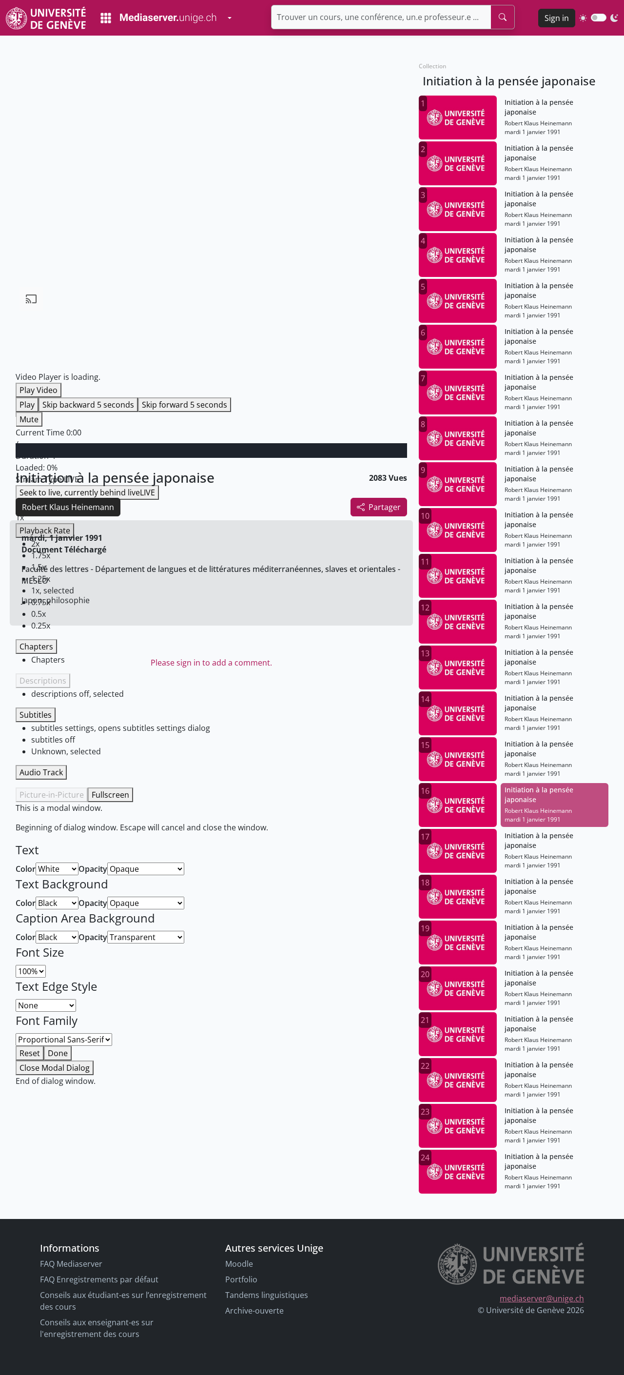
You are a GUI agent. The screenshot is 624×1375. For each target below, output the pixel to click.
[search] (502, 17)
